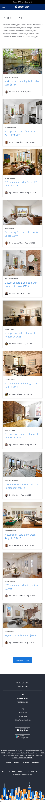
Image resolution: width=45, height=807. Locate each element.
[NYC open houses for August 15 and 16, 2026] (22, 363)
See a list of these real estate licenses (19, 755)
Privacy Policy (22, 716)
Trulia (17, 762)
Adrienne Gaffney (18, 192)
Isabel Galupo (17, 344)
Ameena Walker (17, 142)
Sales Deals (9, 228)
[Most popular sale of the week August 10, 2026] (22, 515)
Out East (35, 762)
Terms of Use (22, 712)
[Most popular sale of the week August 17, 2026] (22, 313)
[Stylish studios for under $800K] (22, 615)
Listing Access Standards (22, 720)
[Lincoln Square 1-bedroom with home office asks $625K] (22, 263)
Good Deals (9, 329)
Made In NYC (30, 772)
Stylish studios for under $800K (20, 635)
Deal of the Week (11, 77)
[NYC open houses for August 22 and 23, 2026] (22, 162)
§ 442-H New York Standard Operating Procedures (27, 756)
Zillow (9, 762)
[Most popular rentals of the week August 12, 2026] (22, 414)
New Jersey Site (23, 687)
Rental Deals (10, 430)
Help (22, 709)
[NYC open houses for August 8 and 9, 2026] (22, 565)
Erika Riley (15, 92)
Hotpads (25, 762)
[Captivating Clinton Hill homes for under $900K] (22, 212)
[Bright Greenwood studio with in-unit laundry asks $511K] (22, 464)
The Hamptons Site (22, 683)
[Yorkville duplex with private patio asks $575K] (22, 61)
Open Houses (10, 178)
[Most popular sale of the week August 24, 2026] (22, 111)
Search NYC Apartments (22, 2)
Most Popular (10, 128)
